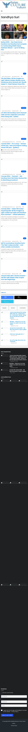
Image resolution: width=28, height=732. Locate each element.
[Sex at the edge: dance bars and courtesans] (5, 342)
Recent (13, 308)
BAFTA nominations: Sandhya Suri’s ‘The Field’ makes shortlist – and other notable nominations (13, 245)
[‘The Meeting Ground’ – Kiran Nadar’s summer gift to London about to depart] (23, 431)
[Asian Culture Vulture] (14, 5)
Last (2, 699)
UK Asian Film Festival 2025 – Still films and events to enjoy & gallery (18, 328)
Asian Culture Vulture (6, 76)
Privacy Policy (15, 711)
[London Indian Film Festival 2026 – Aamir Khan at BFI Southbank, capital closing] (23, 635)
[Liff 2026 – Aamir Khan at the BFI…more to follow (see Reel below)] (5, 587)
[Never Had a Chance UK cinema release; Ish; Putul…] (5, 533)
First (2, 694)
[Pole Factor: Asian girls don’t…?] (5, 336)
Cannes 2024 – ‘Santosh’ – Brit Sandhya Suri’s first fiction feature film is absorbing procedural (14, 178)
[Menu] (1, 11)
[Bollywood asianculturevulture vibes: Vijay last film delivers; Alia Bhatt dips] (14, 484)
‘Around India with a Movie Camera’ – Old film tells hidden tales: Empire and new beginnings (14, 277)
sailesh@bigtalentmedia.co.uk (8, 40)
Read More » (5, 58)
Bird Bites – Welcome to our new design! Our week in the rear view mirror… (18, 323)
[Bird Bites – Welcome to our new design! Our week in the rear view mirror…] (5, 323)
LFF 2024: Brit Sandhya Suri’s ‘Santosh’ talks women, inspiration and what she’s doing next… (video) (14, 115)
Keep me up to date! (7, 715)
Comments (23, 308)
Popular (4, 308)
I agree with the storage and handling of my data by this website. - (15, 711)
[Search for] (26, 11)
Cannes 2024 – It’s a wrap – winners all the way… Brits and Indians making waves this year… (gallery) (14, 145)
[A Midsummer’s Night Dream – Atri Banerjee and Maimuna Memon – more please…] (14, 586)
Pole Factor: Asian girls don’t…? (17, 334)
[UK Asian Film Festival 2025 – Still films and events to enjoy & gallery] (5, 329)
